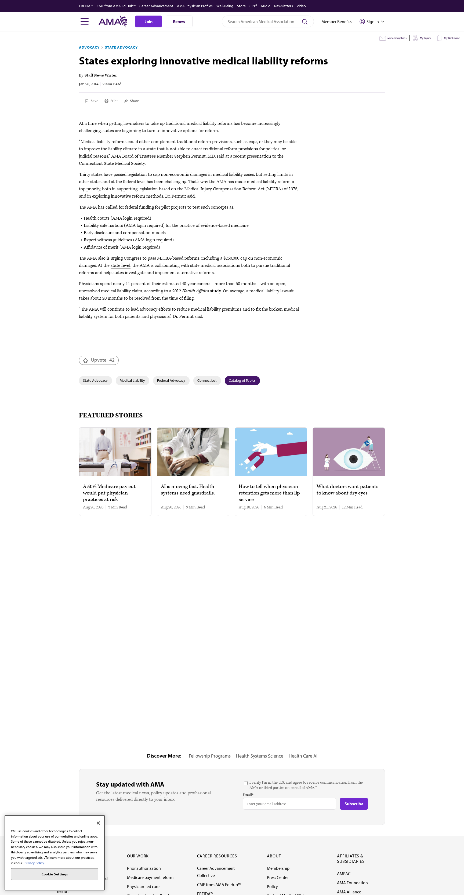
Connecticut (207, 380)
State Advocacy (121, 47)
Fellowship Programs (210, 756)
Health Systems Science (259, 756)
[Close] (98, 823)
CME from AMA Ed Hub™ (116, 5)
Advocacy (89, 47)
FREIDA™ (86, 5)
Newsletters (283, 5)
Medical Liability (132, 380)
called (112, 207)
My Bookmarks (452, 38)
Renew (179, 21)
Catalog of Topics (242, 380)
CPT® (253, 5)
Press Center (278, 877)
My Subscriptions (397, 38)
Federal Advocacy (171, 380)
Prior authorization (144, 868)
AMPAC (343, 873)
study (215, 291)
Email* (248, 794)
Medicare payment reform (150, 877)
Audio (265, 5)
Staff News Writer (101, 75)
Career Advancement (156, 5)
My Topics (425, 38)
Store (241, 5)
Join (149, 21)
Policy (272, 886)
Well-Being (224, 5)
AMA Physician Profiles (195, 5)
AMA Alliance (349, 891)
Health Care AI (303, 756)
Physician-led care (143, 886)
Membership (278, 868)
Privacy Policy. (34, 862)
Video (301, 5)
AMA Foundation (352, 882)
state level (120, 265)
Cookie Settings (55, 874)
